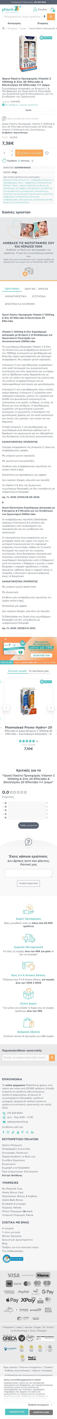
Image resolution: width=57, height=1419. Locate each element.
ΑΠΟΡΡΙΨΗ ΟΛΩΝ (41, 1412)
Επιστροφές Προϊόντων (15, 1153)
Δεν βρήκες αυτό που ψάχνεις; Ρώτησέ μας (28, 863)
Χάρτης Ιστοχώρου (42, 1370)
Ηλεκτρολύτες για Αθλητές (39, 188)
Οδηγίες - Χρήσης (36, 289)
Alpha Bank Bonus (12, 1200)
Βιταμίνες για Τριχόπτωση (15, 194)
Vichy (32, 1331)
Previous (6, 708)
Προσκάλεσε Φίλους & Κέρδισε (19, 1196)
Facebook (3, 1132)
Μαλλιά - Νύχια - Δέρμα (14, 186)
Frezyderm (8, 1327)
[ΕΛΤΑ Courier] (8, 1309)
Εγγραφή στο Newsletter (16, 1168)
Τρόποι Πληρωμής (12, 1145)
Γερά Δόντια (33, 186)
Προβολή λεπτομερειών (38, 1405)
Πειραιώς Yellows (11, 1208)
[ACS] (36, 1318)
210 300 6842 (15, 1113)
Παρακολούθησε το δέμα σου (19, 1157)
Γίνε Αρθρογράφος (12, 1251)
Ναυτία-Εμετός (10, 180)
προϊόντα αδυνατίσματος (30, 1092)
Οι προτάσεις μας (39, 671)
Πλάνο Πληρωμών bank (17, 1211)
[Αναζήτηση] (51, 16)
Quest (28, 110)
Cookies (48, 1367)
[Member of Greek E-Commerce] (9, 1338)
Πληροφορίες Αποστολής (16, 1149)
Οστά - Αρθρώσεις (27, 183)
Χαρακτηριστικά (15, 296)
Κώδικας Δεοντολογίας (17, 1370)
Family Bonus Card (12, 1192)
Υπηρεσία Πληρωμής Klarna (17, 1215)
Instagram (8, 1132)
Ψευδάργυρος (10, 183)
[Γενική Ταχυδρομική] (21, 1309)
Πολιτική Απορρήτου (31, 1367)
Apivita (28, 1327)
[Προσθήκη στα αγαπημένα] (46, 153)
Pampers (41, 1331)
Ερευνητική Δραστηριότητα (17, 1240)
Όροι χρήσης (10, 1367)
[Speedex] (35, 1309)
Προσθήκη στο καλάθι (30, 153)
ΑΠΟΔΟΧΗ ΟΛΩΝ (16, 1412)
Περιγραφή (12, 289)
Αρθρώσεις (8, 197)
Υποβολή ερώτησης (28, 883)
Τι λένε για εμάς (11, 1232)
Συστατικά (39, 296)
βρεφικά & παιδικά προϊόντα (30, 1101)
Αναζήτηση (52, 1057)
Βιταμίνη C (48, 180)
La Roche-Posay (19, 1331)
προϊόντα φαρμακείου (14, 1095)
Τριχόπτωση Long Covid (41, 194)
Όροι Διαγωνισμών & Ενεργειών (20, 1172)
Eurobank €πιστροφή (14, 1204)
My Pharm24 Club (12, 1189)
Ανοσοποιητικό (44, 183)
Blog (4, 1244)
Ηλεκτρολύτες (41, 191)
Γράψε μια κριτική (28, 825)
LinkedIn (32, 1132)
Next (51, 708)
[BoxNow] (48, 1309)
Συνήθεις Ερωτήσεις (13, 1160)
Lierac (19, 1327)
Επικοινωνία (8, 1164)
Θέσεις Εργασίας (12, 1236)
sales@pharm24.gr (17, 1122)
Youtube (18, 1132)
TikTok (13, 1132)
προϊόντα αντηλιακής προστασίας (21, 1105)
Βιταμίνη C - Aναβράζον (30, 180)
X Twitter (27, 1132)
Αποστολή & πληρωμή (20, 304)
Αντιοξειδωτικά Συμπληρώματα (18, 191)
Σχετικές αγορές (17, 671)
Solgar (37, 1327)
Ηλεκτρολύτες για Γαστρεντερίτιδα (35, 200)
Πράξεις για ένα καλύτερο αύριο (20, 1247)
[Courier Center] (23, 1318)
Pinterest (22, 1132)
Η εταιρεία (8, 1228)
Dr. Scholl (48, 1327)
